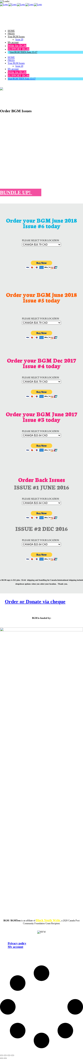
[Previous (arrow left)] (1, 1058)
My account (15, 946)
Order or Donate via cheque (35, 601)
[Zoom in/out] (1, 1055)
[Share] (8, 1055)
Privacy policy (17, 943)
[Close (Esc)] (12, 1055)
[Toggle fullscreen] (5, 1055)
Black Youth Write (48, 920)
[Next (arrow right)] (5, 1058)
